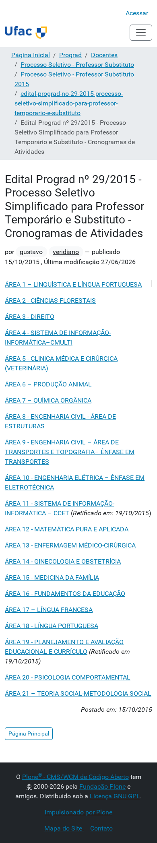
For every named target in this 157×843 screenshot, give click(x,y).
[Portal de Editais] (26, 32)
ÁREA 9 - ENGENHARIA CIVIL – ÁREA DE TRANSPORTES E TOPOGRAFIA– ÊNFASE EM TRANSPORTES (69, 451)
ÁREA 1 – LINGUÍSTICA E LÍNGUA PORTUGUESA (73, 284)
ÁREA (29, 316)
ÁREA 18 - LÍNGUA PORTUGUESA (51, 626)
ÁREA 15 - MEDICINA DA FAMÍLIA (52, 577)
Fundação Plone (102, 786)
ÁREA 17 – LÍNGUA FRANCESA (49, 610)
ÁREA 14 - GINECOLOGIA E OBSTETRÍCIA (63, 561)
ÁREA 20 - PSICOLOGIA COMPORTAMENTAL (67, 677)
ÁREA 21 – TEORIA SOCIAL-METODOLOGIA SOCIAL (78, 693)
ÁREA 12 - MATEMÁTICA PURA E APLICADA (66, 529)
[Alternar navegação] (141, 33)
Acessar (137, 13)
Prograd (70, 55)
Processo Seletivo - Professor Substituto (77, 64)
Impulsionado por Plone (78, 812)
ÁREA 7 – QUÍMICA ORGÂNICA (48, 400)
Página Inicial (30, 55)
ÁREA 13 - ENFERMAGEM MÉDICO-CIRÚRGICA (70, 545)
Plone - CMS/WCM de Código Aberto (75, 777)
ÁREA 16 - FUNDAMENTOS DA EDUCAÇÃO (65, 593)
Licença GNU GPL (115, 796)
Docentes (104, 55)
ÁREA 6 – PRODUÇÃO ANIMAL (48, 384)
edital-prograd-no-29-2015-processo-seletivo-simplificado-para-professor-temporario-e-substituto (68, 103)
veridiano (66, 252)
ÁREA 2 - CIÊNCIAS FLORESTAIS (50, 300)
